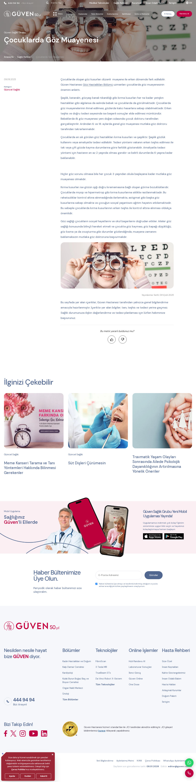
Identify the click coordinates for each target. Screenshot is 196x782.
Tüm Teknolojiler (105, 684)
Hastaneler (82, 14)
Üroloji (65, 693)
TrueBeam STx (103, 672)
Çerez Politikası (152, 760)
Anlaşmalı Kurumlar (171, 690)
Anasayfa (8, 57)
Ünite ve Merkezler (142, 14)
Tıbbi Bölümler (97, 14)
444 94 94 (20, 3)
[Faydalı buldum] (112, 339)
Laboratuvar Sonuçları (140, 667)
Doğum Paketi (169, 696)
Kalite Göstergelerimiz (173, 672)
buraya (101, 730)
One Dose (134, 684)
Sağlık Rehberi (121, 3)
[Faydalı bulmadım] (123, 339)
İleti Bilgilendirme (105, 760)
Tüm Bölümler (70, 699)
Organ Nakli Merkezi (72, 688)
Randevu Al (184, 14)
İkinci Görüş (135, 672)
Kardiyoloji (67, 672)
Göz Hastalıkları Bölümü (98, 84)
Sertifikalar (126, 14)
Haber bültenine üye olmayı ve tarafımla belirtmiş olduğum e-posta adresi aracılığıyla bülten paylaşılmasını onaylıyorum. (128, 585)
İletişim (172, 3)
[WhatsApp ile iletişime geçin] (189, 762)
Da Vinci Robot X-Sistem (109, 678)
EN (190, 2)
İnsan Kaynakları (170, 667)
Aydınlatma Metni (125, 760)
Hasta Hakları (169, 684)
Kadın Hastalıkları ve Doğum (76, 661)
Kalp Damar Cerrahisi (73, 667)
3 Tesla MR (101, 667)
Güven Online (136, 678)
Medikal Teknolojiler (99, 3)
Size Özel (167, 661)
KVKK (139, 760)
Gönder (153, 575)
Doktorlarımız (112, 14)
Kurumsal (136, 3)
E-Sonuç (168, 14)
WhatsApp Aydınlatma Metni (177, 760)
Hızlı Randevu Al (137, 661)
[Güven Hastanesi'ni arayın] (189, 773)
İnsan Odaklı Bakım (155, 3)
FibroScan (101, 661)
